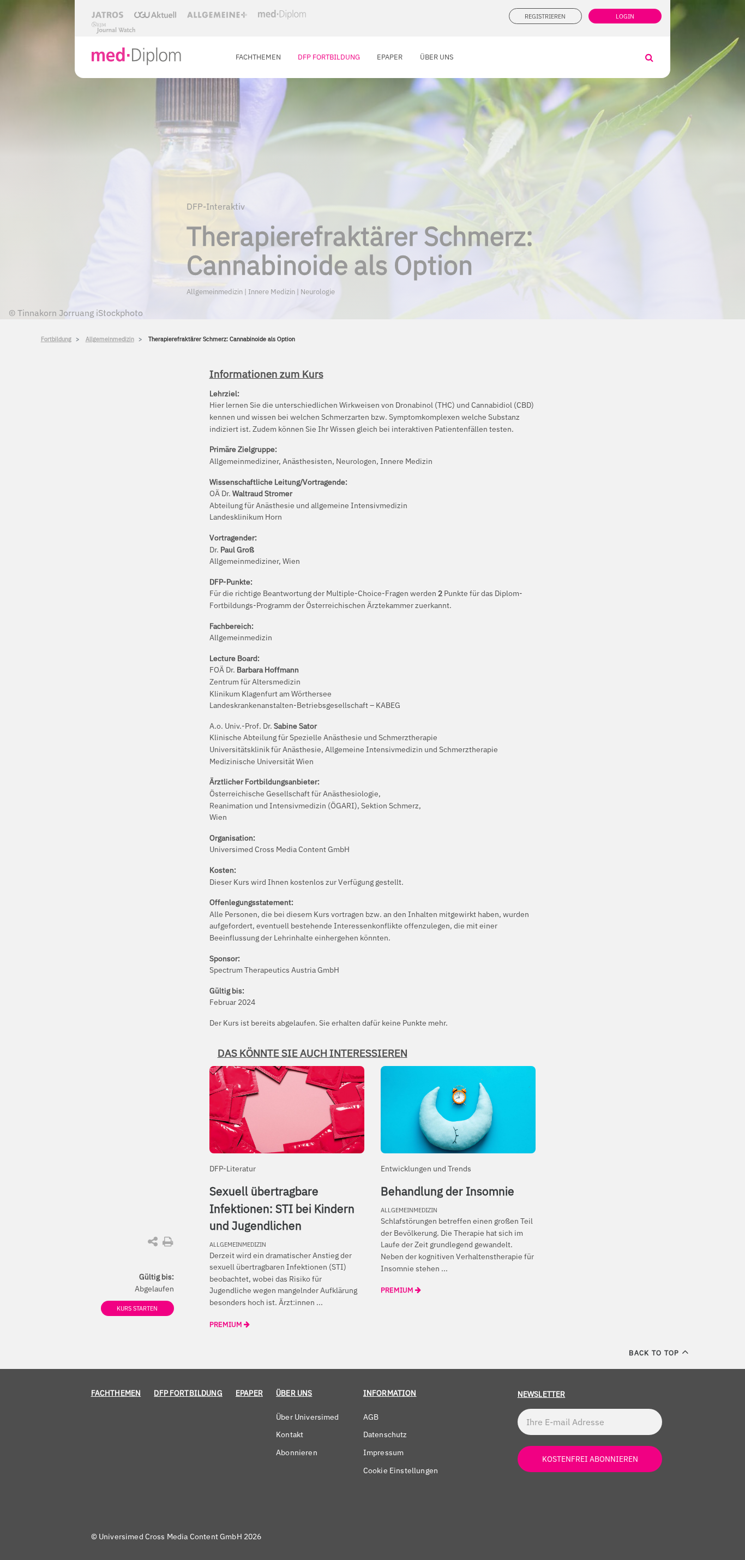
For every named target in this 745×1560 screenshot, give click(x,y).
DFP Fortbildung (329, 57)
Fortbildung (56, 339)
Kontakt (289, 1434)
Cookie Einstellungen (400, 1470)
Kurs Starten (137, 1308)
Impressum (383, 1452)
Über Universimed (307, 1417)
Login (625, 16)
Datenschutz (385, 1434)
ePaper (389, 57)
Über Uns (437, 57)
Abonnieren (296, 1452)
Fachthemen (258, 57)
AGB (370, 1417)
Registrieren (545, 16)
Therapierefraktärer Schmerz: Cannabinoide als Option (221, 339)
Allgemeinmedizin (110, 339)
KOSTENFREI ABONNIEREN (590, 1459)
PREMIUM (226, 1324)
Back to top (655, 1352)
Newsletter (542, 1394)
